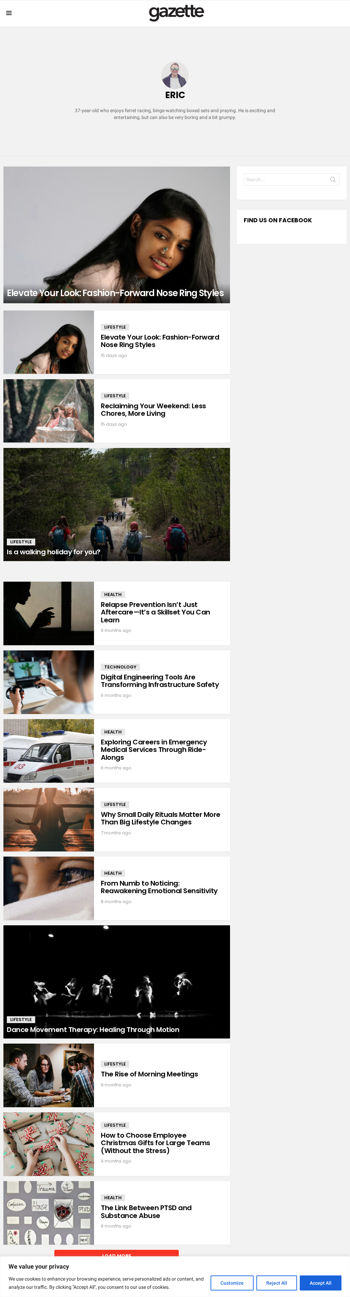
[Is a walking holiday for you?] (116, 504)
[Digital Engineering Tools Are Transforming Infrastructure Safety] (48, 682)
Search (333, 180)
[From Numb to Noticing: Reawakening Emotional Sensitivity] (48, 888)
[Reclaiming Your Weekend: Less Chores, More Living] (48, 411)
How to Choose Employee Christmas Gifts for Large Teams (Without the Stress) (155, 1142)
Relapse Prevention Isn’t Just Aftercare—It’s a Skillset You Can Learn (155, 612)
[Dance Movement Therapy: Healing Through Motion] (116, 981)
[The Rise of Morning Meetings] (48, 1075)
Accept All (321, 1283)
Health (113, 594)
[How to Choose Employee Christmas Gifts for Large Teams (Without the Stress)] (48, 1144)
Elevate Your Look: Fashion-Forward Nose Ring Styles (160, 341)
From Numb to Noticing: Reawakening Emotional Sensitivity (159, 887)
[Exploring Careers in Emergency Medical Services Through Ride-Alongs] (48, 751)
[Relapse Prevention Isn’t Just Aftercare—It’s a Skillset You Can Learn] (48, 613)
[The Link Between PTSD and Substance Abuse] (48, 1213)
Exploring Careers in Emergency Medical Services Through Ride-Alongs (154, 749)
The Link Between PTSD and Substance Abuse (146, 1211)
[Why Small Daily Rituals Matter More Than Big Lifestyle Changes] (48, 819)
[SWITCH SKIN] (344, 13)
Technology (120, 667)
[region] (175, 1276)
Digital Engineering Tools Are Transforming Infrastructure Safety (160, 681)
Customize (232, 1283)
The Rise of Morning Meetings (149, 1074)
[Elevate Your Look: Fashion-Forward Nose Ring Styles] (116, 235)
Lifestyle (115, 327)
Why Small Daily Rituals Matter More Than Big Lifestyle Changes (160, 818)
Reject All (276, 1283)
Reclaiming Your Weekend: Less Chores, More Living (153, 410)
